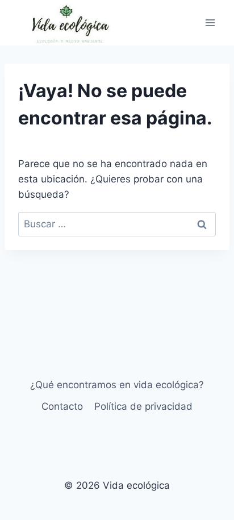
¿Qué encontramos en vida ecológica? (117, 384)
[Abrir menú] (209, 22)
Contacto (62, 406)
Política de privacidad (143, 406)
